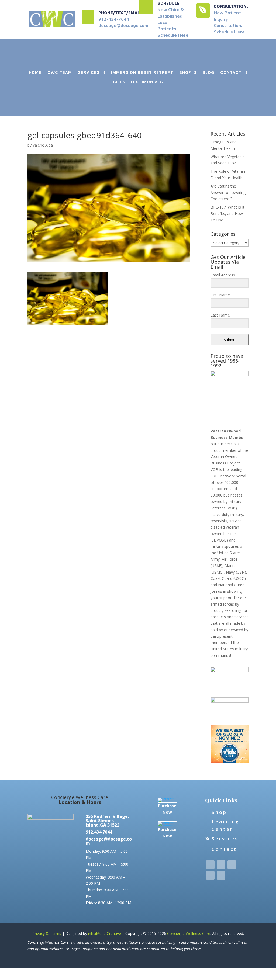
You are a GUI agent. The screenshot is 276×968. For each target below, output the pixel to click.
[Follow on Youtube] (221, 875)
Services (89, 72)
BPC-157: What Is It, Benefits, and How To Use (228, 213)
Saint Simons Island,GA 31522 (102, 823)
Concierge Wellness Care (188, 933)
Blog (208, 72)
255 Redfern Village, (107, 816)
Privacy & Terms (46, 933)
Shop (185, 72)
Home (35, 72)
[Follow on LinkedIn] (210, 875)
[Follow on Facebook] (210, 864)
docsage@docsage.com (109, 841)
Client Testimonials (138, 81)
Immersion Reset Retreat (142, 72)
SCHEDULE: (169, 3)
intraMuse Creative (104, 933)
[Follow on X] (221, 864)
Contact (231, 72)
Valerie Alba (43, 145)
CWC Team (59, 72)
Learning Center (226, 825)
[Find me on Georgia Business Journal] (230, 761)
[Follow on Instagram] (231, 864)
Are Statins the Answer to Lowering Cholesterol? (228, 192)
